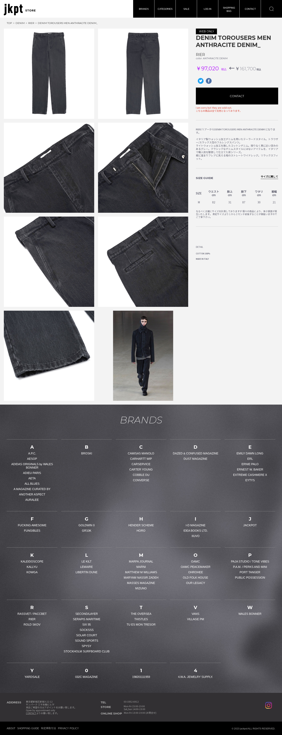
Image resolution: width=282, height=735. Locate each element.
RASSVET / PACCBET (32, 613)
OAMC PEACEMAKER (195, 566)
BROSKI (86, 453)
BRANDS (144, 9)
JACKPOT (250, 525)
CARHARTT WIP (141, 458)
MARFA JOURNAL (141, 561)
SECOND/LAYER (86, 613)
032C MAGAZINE (86, 676)
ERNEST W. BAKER (250, 469)
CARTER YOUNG (141, 469)
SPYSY (86, 646)
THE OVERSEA (141, 613)
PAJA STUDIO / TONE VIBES (250, 561)
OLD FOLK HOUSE (195, 577)
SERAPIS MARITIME (86, 619)
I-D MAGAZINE (195, 525)
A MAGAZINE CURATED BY (32, 489)
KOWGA (32, 572)
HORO (141, 530)
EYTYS (250, 480)
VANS (195, 613)
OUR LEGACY (195, 583)
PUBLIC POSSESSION (250, 577)
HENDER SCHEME (141, 525)
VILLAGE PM (195, 619)
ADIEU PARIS (32, 473)
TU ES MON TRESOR (141, 624)
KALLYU (32, 566)
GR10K (86, 530)
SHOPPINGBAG (229, 9)
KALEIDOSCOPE (32, 561)
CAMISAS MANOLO (141, 453)
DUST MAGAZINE (195, 458)
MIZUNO (141, 588)
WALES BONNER (249, 613)
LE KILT (87, 561)
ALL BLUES (32, 483)
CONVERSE (141, 480)
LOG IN (207, 9)
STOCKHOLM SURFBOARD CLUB (87, 651)
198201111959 (141, 676)
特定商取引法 (48, 728)
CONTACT (250, 9)
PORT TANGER (250, 572)
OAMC (195, 561)
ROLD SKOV (32, 624)
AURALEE (32, 499)
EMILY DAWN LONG (250, 453)
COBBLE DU (141, 474)
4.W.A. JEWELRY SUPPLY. (195, 676)
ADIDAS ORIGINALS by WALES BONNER (32, 465)
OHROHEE (195, 572)
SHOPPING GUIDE (28, 728)
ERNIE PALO (250, 464)
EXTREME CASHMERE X (250, 474)
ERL (250, 458)
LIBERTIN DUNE (86, 572)
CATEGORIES (165, 9)
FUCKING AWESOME (32, 525)
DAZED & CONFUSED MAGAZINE (195, 453)
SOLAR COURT (86, 635)
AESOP (32, 458)
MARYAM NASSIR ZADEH (141, 577)
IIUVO (196, 536)
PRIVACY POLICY (68, 728)
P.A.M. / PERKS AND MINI (250, 566)
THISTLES (141, 619)
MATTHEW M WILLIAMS (141, 572)
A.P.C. (32, 453)
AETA (32, 478)
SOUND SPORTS (86, 640)
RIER (200, 54)
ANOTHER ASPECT (32, 494)
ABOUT (11, 728)
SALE (186, 9)
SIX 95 (86, 624)
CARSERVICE (141, 464)
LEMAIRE (86, 566)
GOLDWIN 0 (86, 525)
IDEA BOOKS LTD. (195, 530)
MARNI (141, 566)
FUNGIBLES (32, 530)
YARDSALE (32, 676)
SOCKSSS (87, 630)
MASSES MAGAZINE (141, 583)
